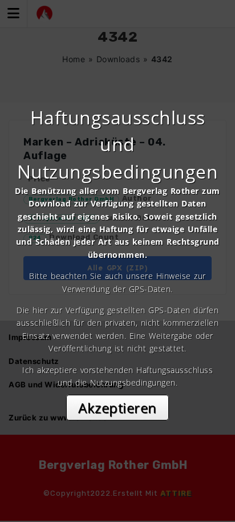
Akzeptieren (117, 407)
